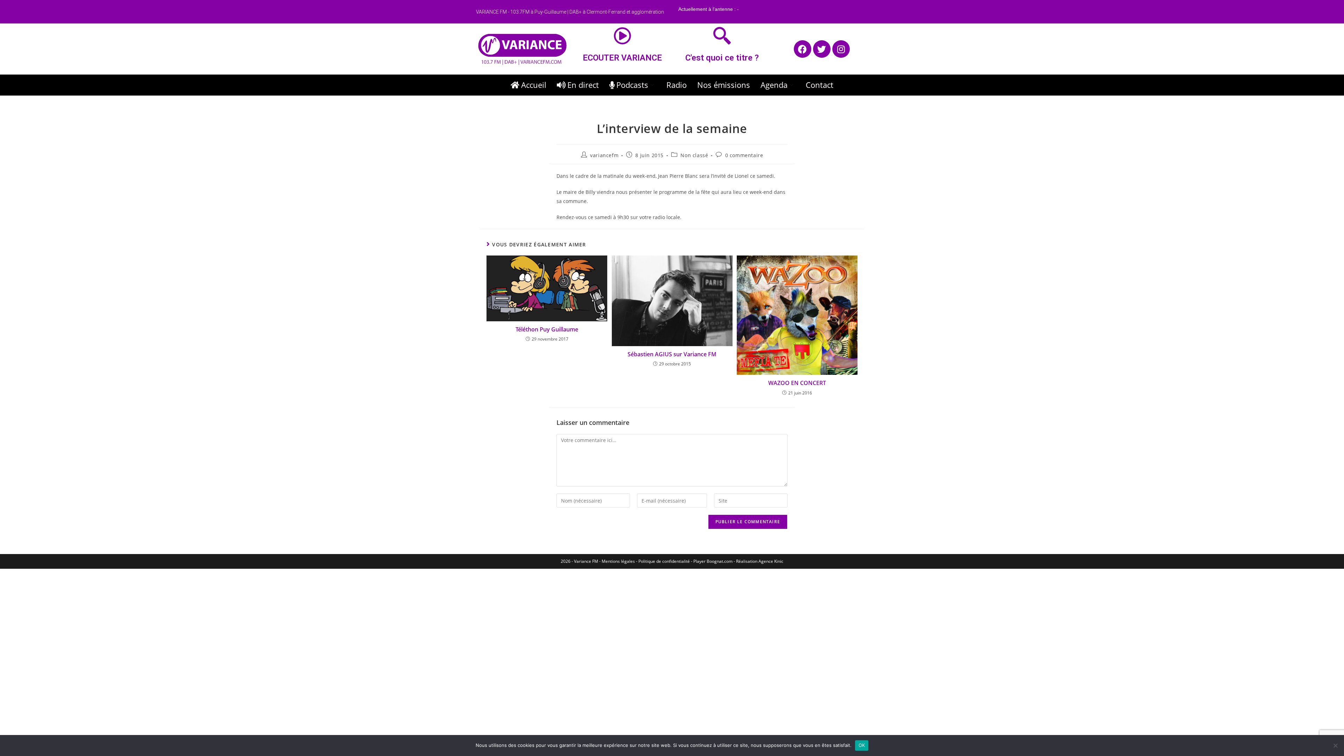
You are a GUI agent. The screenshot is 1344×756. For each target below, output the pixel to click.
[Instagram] (841, 49)
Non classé (694, 155)
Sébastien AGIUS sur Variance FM (672, 354)
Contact (819, 84)
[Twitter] (822, 49)
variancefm (604, 155)
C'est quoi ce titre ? (722, 58)
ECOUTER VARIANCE (622, 58)
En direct (583, 84)
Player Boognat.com (713, 561)
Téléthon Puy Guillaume (547, 329)
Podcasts (632, 84)
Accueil (533, 84)
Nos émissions (723, 84)
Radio (676, 84)
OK (862, 745)
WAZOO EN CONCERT (797, 383)
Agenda (774, 84)
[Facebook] (802, 49)
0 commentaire (744, 155)
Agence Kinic (770, 561)
